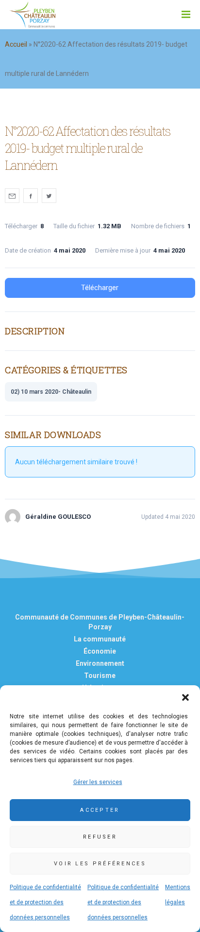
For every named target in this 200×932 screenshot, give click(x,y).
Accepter (99, 810)
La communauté (100, 639)
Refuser (100, 837)
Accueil (16, 44)
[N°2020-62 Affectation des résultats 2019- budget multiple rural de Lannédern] (12, 195)
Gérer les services (97, 782)
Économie (99, 651)
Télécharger (99, 287)
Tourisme (100, 675)
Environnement (100, 663)
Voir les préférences (100, 863)
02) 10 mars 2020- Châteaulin (51, 391)
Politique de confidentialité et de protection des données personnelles (45, 902)
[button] (185, 697)
